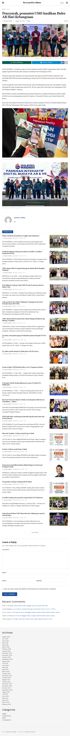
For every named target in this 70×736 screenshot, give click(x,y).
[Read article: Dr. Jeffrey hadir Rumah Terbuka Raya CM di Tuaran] (59, 357)
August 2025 (6, 661)
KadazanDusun (6, 716)
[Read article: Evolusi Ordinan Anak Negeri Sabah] (59, 454)
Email (4, 580)
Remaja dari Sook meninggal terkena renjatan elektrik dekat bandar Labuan (36, 612)
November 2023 (7, 686)
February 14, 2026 (19, 435)
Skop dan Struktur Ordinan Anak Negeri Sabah (18, 433)
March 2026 (5, 647)
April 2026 (5, 645)
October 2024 (6, 677)
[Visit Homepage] (32, 3)
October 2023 (6, 688)
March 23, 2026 (18, 353)
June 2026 (5, 641)
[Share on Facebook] (63, 62)
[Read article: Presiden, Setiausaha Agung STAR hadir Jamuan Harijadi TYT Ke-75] (59, 341)
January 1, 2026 (18, 517)
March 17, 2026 (18, 387)
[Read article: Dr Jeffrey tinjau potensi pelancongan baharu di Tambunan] (59, 503)
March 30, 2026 (18, 339)
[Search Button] (67, 2)
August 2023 (6, 692)
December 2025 (7, 653)
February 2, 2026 (19, 469)
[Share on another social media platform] (66, 62)
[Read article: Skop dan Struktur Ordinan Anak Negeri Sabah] (59, 439)
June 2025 (5, 665)
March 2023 (5, 702)
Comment (6, 549)
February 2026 (6, 649)
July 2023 (5, 694)
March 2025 (5, 671)
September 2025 (7, 659)
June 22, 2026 (18, 289)
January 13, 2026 (19, 500)
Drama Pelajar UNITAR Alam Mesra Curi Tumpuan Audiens (22, 367)
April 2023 (5, 700)
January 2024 (6, 682)
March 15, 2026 (18, 404)
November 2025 (7, 655)
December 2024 (7, 675)
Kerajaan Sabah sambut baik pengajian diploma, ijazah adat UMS (28, 605)
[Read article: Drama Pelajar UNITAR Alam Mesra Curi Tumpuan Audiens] (59, 372)
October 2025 (6, 657)
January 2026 (6, 651)
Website (39, 580)
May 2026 (5, 643)
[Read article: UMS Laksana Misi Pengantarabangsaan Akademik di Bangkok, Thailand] (59, 274)
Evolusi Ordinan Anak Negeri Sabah (14, 449)
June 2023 (5, 696)
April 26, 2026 (18, 323)
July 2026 (5, 638)
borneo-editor (8, 21)
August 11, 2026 (18, 238)
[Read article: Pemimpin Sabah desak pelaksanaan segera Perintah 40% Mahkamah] (59, 388)
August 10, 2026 (18, 255)
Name (4, 572)
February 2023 (6, 704)
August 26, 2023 (20, 21)
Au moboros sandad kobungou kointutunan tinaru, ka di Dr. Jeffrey (34, 609)
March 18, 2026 (18, 369)
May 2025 (5, 667)
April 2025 (5, 669)
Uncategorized (6, 720)
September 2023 (7, 690)
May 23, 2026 (17, 306)
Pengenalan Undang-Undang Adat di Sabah (17, 482)
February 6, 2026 (19, 451)
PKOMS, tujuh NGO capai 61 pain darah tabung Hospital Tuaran (32, 619)
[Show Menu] (3, 2)
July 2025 (5, 663)
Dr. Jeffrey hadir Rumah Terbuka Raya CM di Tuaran (20, 351)
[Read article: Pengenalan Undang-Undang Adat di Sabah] (59, 487)
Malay (8, 9)
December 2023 (7, 684)
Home (3, 9)
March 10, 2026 (18, 420)
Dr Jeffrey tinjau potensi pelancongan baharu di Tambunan (22, 497)
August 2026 (6, 636)
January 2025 (6, 673)
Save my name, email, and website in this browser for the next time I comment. (30, 589)
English (4, 713)
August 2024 (6, 679)
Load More (35, 532)
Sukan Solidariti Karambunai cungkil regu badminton (20, 236)
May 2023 (5, 698)
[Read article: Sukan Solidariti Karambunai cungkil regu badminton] (59, 241)
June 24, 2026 (18, 272)
